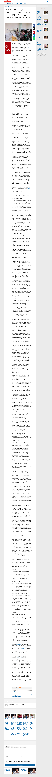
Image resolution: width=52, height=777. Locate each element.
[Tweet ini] (34, 28)
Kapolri (24, 46)
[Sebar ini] (34, 25)
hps (15, 701)
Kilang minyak (15, 642)
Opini (41, 55)
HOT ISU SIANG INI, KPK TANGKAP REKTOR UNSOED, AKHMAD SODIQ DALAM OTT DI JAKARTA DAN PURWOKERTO (7, 726)
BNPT (17, 187)
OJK (17, 660)
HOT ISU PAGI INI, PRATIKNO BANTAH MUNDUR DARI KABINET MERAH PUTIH (32, 723)
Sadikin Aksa (19, 657)
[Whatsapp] (34, 38)
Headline (42, 54)
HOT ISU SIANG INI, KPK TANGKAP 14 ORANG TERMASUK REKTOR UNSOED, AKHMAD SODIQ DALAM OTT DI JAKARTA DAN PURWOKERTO (13, 727)
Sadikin (15, 671)
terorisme (17, 75)
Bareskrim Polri (20, 654)
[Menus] (47, 1)
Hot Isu (45, 54)
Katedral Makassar (21, 190)
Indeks (44, 55)
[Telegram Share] (34, 35)
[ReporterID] (7, 1)
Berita (38, 55)
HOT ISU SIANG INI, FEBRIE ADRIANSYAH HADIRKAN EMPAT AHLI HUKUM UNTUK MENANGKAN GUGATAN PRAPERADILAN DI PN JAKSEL (19, 726)
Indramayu (18, 644)
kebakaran (23, 648)
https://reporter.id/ (11, 705)
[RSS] (20, 687)
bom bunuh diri (22, 113)
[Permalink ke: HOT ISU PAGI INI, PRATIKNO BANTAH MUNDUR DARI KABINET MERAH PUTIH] (32, 716)
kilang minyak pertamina (20, 649)
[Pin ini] (34, 32)
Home (38, 54)
